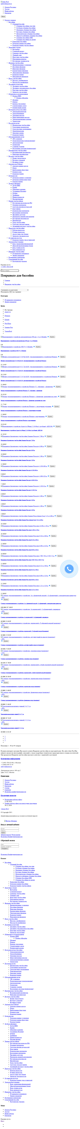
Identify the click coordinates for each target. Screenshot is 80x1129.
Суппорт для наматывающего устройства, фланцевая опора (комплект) (20, 700)
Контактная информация (10, 759)
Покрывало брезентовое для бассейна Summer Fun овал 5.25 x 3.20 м (19, 589)
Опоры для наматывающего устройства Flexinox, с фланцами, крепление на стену (23, 400)
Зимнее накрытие (18, 255)
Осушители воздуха (15, 238)
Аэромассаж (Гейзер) (16, 164)
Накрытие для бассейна (16, 251)
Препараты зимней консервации (23, 216)
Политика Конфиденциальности (11, 837)
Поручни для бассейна (20, 90)
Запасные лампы (18, 133)
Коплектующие (17, 181)
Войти (3, 832)
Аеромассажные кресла (20, 166)
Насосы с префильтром (20, 80)
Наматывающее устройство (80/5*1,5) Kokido (13, 350)
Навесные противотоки (20, 154)
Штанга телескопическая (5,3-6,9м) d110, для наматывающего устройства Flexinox (23, 360)
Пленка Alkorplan (22, 98)
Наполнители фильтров (20, 76)
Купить (52, 337)
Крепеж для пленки (19, 104)
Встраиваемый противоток (21, 152)
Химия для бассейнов (16, 201)
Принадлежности (18, 197)
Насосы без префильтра (20, 82)
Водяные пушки (17, 162)
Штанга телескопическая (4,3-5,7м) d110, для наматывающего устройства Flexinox (23, 370)
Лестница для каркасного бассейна (24, 88)
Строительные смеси (19, 106)
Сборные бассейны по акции (26, 39)
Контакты (8, 13)
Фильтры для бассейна (16, 63)
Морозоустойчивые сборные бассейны (29, 36)
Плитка (14, 102)
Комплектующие (18, 74)
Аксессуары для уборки (20, 234)
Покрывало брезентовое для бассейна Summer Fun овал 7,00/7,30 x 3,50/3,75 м (22, 560)
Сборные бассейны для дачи (25, 26)
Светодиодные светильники (21, 129)
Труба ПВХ (16, 185)
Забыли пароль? (6, 835)
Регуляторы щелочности (20, 218)
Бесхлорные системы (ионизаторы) (24, 148)
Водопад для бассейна (16, 156)
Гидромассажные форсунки (21, 179)
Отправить (5, 848)
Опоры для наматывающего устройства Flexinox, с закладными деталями (21, 410)
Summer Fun (9, 327)
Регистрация (16, 835)
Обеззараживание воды (16, 137)
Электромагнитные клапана (21, 119)
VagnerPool (8, 331)
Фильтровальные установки (21, 65)
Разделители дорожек (19, 261)
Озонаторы (16, 144)
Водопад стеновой (18, 160)
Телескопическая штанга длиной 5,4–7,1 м (12, 714)
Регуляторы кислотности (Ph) (22, 203)
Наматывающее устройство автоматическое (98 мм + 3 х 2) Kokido (19, 341)
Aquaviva (8, 312)
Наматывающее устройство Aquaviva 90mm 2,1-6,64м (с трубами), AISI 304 (21, 430)
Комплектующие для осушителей (23, 240)
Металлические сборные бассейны (28, 34)
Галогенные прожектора (20, 127)
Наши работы (9, 11)
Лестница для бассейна (20, 86)
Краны (14, 187)
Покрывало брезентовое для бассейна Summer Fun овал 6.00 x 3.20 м (19, 579)
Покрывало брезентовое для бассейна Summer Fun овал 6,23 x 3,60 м (19, 569)
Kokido (7, 320)
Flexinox (7, 316)
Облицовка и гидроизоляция (18, 94)
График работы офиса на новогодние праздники (21, 803)
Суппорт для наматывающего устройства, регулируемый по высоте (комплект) (22, 645)
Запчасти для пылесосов (20, 236)
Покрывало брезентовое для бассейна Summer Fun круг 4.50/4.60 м (19, 470)
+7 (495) (7, 267)
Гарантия (8, 790)
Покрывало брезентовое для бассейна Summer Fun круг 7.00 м (18, 440)
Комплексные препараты (20, 211)
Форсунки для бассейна (20, 57)
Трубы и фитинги (14, 183)
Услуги (7, 9)
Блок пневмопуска (18, 249)
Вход (2, 1121)
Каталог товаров (10, 20)
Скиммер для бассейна (20, 53)
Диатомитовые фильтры (20, 73)
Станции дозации (18, 146)
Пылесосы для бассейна (16, 228)
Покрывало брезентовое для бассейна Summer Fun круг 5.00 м (18, 460)
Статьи (7, 788)
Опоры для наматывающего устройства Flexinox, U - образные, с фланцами (21, 390)
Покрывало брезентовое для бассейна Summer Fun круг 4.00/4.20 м (19, 480)
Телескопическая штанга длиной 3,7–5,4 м (12, 728)
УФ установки (17, 139)
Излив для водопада (19, 158)
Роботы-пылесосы (18, 230)
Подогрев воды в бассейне (17, 109)
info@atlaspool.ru (6, 4)
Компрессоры (17, 172)
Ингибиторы (16, 220)
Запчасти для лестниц (19, 92)
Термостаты (16, 121)
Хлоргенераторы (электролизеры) (23, 141)
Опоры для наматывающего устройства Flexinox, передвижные (18, 420)
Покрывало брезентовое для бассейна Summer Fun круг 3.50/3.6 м (19, 490)
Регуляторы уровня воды (20, 61)
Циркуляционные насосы (20, 117)
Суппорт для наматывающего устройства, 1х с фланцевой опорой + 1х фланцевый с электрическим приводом (31, 603)
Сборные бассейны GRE (24, 38)
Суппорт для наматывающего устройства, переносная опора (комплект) (20, 686)
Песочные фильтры (18, 67)
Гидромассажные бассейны (21, 43)
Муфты (14, 193)
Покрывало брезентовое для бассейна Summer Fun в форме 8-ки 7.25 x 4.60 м (22, 520)
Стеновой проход (18, 51)
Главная (7, 280)
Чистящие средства (18, 214)
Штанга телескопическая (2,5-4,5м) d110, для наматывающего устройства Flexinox (23, 380)
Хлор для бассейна (18, 222)
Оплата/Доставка (10, 7)
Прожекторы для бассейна (21, 125)
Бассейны (12, 22)
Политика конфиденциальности (15, 792)
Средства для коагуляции (20, 224)
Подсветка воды (14, 123)
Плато (14, 168)
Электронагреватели (19, 111)
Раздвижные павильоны (17, 257)
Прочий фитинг (17, 199)
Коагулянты (16, 209)
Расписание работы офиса (13, 799)
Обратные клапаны (18, 189)
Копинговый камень (19, 108)
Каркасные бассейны (19, 41)
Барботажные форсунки (20, 170)
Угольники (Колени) (19, 191)
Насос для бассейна (15, 78)
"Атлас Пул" (5, 809)
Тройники (15, 195)
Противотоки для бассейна (18, 150)
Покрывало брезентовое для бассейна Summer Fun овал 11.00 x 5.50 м (20, 530)
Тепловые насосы (18, 115)
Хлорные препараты (19, 205)
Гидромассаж (13, 176)
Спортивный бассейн (16, 259)
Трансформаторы (18, 131)
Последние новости (8, 796)
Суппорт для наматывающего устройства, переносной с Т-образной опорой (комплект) (25, 631)
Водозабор (16, 49)
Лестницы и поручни (16, 84)
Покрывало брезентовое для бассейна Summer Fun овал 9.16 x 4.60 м (19, 540)
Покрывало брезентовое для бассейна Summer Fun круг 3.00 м (18, 500)
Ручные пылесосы (18, 232)
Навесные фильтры (18, 69)
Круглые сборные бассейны (25, 32)
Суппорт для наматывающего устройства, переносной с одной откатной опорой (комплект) (26, 672)
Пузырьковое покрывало (20, 253)
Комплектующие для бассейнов (23, 45)
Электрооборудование (16, 242)
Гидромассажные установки (21, 178)
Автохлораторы (17, 143)
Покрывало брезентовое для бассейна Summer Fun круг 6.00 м (18, 450)
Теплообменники (18, 113)
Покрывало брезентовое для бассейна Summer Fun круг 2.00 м (18, 510)
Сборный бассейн (18, 24)
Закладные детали (15, 47)
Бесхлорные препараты (20, 213)
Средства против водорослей (22, 207)
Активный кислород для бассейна (23, 226)
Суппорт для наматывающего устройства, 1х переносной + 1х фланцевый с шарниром (24, 617)
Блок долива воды (18, 248)
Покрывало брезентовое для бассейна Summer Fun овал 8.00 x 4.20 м (19, 549)
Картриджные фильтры (20, 71)
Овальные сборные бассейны (26, 30)
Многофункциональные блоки (22, 246)
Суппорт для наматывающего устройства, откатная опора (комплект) (20, 659)
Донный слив (17, 55)
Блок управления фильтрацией (22, 244)
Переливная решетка (19, 59)
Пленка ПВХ (16, 96)
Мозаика (15, 100)
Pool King (8, 323)
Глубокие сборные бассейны (25, 28)
